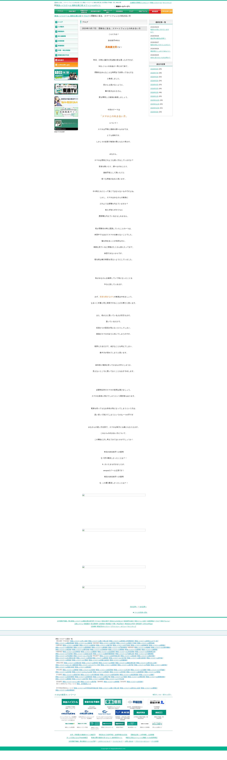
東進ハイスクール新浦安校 (83, 677)
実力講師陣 (94, 624)
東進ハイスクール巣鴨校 (116, 649)
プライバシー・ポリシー (119, 626)
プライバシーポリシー (142, 741)
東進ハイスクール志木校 (63, 672)
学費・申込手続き (118, 624)
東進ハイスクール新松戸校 (101, 677)
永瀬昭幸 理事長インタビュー (139, 2)
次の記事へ (143, 607)
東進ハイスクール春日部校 (104, 670)
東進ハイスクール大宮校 (87, 670)
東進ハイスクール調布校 (100, 658)
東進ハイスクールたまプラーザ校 (89, 665)
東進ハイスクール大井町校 (71, 651)
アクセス (98, 621)
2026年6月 (154, 77)
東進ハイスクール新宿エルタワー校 (146, 641)
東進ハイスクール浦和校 (70, 670)
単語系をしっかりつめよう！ (160, 51)
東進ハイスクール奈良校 (134, 681)
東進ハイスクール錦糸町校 (139, 645)
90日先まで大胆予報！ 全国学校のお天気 (113, 735)
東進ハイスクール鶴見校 (109, 665)
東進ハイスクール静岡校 (111, 681)
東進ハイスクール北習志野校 (65, 677)
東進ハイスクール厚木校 (90, 663)
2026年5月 (154, 81)
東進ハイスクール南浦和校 (135, 672)
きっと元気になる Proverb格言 (77, 737)
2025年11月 (155, 104)
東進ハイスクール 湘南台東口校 (67, 16)
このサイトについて (104, 741)
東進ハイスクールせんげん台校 (82, 672)
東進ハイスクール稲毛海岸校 (109, 674)
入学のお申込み (148, 624)
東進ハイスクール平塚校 (142, 665)
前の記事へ (133, 607)
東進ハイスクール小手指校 (155, 670)
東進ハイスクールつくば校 (71, 681)
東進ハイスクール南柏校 (97, 679)
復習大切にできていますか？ (160, 45)
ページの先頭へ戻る (140, 612)
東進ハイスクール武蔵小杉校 (65, 667)
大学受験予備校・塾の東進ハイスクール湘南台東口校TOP (75, 621)
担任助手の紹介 (129, 621)
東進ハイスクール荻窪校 (63, 649)
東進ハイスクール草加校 (101, 672)
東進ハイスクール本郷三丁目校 (126, 643)
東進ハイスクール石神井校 (98, 649)
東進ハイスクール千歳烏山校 (125, 654)
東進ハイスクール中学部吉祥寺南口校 (86, 688)
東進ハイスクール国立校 (128, 656)
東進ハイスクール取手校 (88, 681)
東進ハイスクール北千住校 (121, 645)
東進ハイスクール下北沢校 (64, 654)
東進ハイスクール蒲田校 (89, 651)
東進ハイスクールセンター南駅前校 (67, 665)
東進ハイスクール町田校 (63, 660)
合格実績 (102, 624)
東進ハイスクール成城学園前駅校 (103, 654)
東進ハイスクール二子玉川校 (83, 656)
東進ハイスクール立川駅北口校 (65, 658)
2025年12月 (155, 100)
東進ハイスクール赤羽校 (107, 643)
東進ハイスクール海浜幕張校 (129, 674)
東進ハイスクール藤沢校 (159, 665)
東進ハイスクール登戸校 (125, 665)
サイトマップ (167, 2)
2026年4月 (154, 84)
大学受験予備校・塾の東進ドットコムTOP (82, 741)
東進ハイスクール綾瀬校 (71, 645)
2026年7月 (154, 73)
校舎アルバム (165, 621)
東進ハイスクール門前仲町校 (117, 647)
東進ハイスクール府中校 (154, 658)
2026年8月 (154, 69)
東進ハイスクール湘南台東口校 (125, 663)
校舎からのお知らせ (116, 621)
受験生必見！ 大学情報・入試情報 (142, 735)
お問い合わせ (129, 741)
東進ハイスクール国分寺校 (145, 656)
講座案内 (87, 624)
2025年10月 (155, 108)
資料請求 (139, 624)
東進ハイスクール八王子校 (117, 658)
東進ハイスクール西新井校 (64, 647)
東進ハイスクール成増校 (133, 649)
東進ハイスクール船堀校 (99, 647)
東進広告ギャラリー (61, 128)
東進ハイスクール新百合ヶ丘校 (146, 663)
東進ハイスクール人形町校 (83, 643)
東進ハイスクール (156, 2)
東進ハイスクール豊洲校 (157, 645)
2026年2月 (154, 92)
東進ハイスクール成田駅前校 (155, 677)
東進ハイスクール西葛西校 (82, 647)
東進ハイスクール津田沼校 (136, 677)
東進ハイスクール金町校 (87, 645)
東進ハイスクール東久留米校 (136, 658)
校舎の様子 (105, 621)
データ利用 (154, 741)
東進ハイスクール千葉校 (119, 677)
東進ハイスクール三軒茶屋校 (125, 651)
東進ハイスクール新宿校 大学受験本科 (121, 641)
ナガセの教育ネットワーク (65, 695)
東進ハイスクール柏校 (146, 674)
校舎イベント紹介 (140, 621)
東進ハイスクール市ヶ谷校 (78, 641)
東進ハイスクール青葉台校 (72, 663)
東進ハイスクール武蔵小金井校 (99, 660)
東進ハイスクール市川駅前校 (90, 674)
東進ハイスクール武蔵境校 (118, 660)
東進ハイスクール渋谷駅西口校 (145, 651)
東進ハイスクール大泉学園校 (160, 647)
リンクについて (118, 741)
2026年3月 (154, 88)
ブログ (86, 16)
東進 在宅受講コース (84, 684)
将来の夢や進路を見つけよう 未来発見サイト (106, 737)
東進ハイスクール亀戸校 (104, 645)
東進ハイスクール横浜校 (83, 667)
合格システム (78, 624)
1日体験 (93, 626)
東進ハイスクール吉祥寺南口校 (110, 656)
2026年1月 (154, 96)
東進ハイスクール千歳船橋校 (144, 654)
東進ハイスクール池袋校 (142, 647)
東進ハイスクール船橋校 (63, 679)
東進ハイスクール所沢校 (117, 672)
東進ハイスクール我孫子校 (71, 674)
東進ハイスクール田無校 (84, 658)
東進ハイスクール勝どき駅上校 (98, 641)
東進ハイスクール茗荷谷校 (145, 643)
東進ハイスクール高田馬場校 (65, 643)
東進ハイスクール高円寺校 (80, 649)
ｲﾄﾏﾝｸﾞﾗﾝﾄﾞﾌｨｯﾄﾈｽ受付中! (68, 720)
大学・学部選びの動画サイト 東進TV (83, 735)
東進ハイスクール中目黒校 (64, 656)
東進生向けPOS (130, 624)
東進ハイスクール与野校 (152, 672)
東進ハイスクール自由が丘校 (83, 654)
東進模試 (108, 624)
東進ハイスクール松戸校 (80, 679)
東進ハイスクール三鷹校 (80, 660)
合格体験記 (150, 621)
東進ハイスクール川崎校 (106, 663)
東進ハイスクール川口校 (122, 670)
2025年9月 (154, 112)
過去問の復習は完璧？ (158, 38)
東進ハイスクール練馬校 (149, 649)
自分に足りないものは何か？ (160, 57)
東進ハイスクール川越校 (138, 670)
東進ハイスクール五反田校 (106, 651)
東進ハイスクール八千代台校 (115, 679)
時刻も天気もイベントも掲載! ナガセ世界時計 (141, 737)
